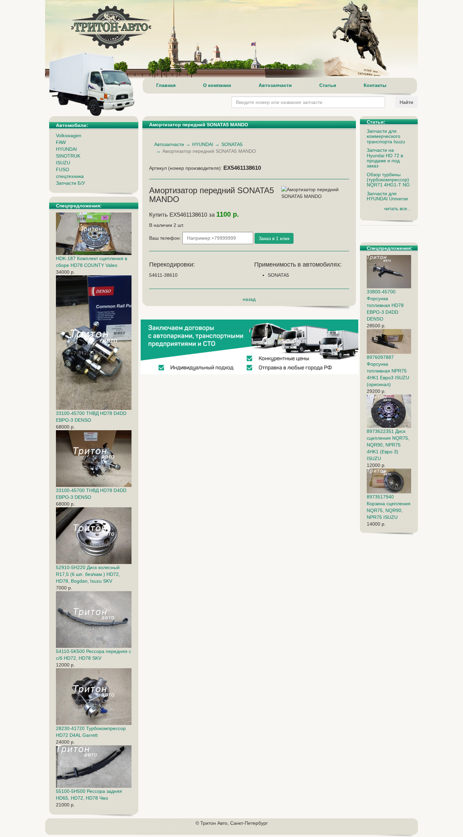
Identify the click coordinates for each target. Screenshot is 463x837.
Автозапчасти (275, 85)
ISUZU (63, 162)
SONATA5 (232, 144)
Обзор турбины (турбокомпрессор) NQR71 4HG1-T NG (388, 180)
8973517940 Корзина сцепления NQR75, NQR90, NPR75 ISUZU (388, 507)
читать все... (397, 208)
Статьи (327, 85)
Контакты (375, 85)
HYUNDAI (66, 149)
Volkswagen (68, 135)
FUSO (62, 169)
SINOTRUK (68, 156)
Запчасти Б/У (70, 183)
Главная (166, 85)
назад (249, 299)
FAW (61, 142)
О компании (217, 85)
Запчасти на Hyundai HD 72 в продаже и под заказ (385, 157)
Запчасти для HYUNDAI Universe (387, 196)
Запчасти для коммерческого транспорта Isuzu (386, 136)
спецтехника (70, 176)
